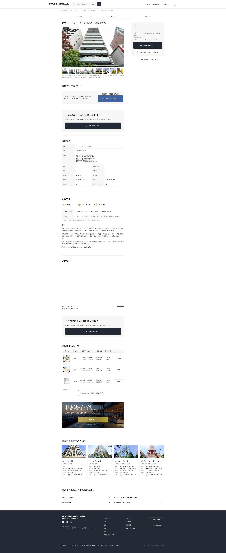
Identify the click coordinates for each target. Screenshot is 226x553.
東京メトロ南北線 (80, 158)
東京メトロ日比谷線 (81, 161)
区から (148, 4)
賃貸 (112, 16)
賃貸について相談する (112, 98)
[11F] (66, 381)
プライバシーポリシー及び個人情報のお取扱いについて (82, 545)
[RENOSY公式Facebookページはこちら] (63, 522)
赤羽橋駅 (93, 10)
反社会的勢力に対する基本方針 (106, 545)
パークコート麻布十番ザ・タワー (151, 461)
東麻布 (80, 150)
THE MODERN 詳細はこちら (93, 424)
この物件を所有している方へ (148, 59)
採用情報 (129, 525)
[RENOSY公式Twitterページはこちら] (67, 522)
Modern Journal (131, 528)
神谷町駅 (89, 161)
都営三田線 (79, 160)
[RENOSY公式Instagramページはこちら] (71, 522)
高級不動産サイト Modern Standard (71, 10)
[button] (123, 46)
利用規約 (64, 545)
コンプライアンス (120, 545)
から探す (68, 497)
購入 (147, 16)
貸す (105, 528)
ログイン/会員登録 (156, 525)
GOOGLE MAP (120, 306)
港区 (88, 10)
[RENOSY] (77, 516)
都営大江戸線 (79, 155)
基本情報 (79, 16)
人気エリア (165, 4)
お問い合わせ (156, 519)
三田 (72, 472)
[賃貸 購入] (94, 4)
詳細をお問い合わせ (95, 126)
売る (105, 531)
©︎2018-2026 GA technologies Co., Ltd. (153, 545)
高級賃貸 (83, 10)
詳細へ (119, 358)
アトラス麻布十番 (68, 461)
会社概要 (129, 522)
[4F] (66, 358)
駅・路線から (156, 4)
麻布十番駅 (86, 157)
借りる (106, 522)
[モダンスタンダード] (59, 4)
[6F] (66, 369)
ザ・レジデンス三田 (95, 461)
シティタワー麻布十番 (121, 461)
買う (105, 525)
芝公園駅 (85, 160)
